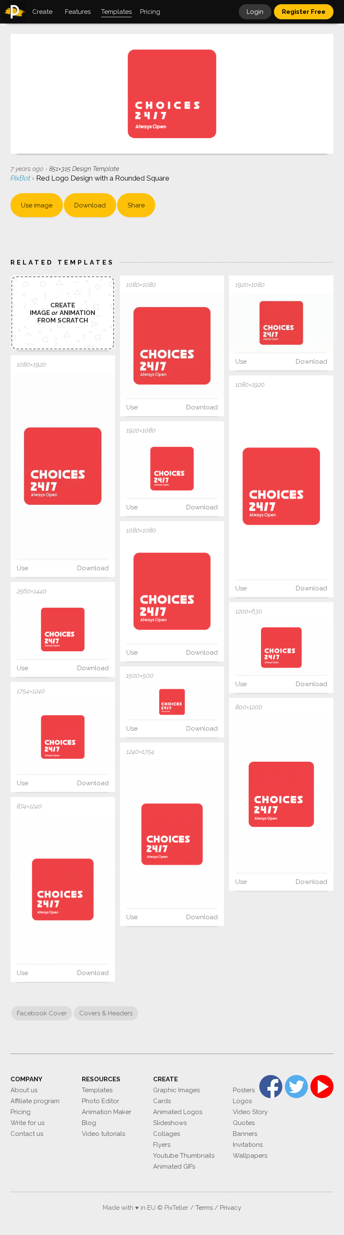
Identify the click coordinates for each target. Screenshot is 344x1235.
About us (23, 1090)
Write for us (27, 1123)
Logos (242, 1101)
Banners (245, 1134)
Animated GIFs (174, 1166)
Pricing (20, 1112)
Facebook (270, 1086)
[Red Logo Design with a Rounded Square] (172, 346)
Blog (89, 1123)
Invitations (248, 1144)
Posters (244, 1090)
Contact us (26, 1134)
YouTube (322, 1086)
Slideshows (170, 1123)
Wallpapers (250, 1155)
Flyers (161, 1144)
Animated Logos (177, 1112)
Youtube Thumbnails (183, 1155)
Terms (204, 1207)
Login (255, 12)
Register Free (304, 12)
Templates (97, 1090)
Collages (166, 1134)
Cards (162, 1101)
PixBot (21, 178)
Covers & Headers (106, 1013)
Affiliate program (35, 1101)
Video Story (250, 1112)
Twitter (296, 1086)
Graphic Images (176, 1090)
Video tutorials (103, 1134)
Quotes (244, 1123)
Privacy (230, 1207)
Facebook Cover (42, 1013)
